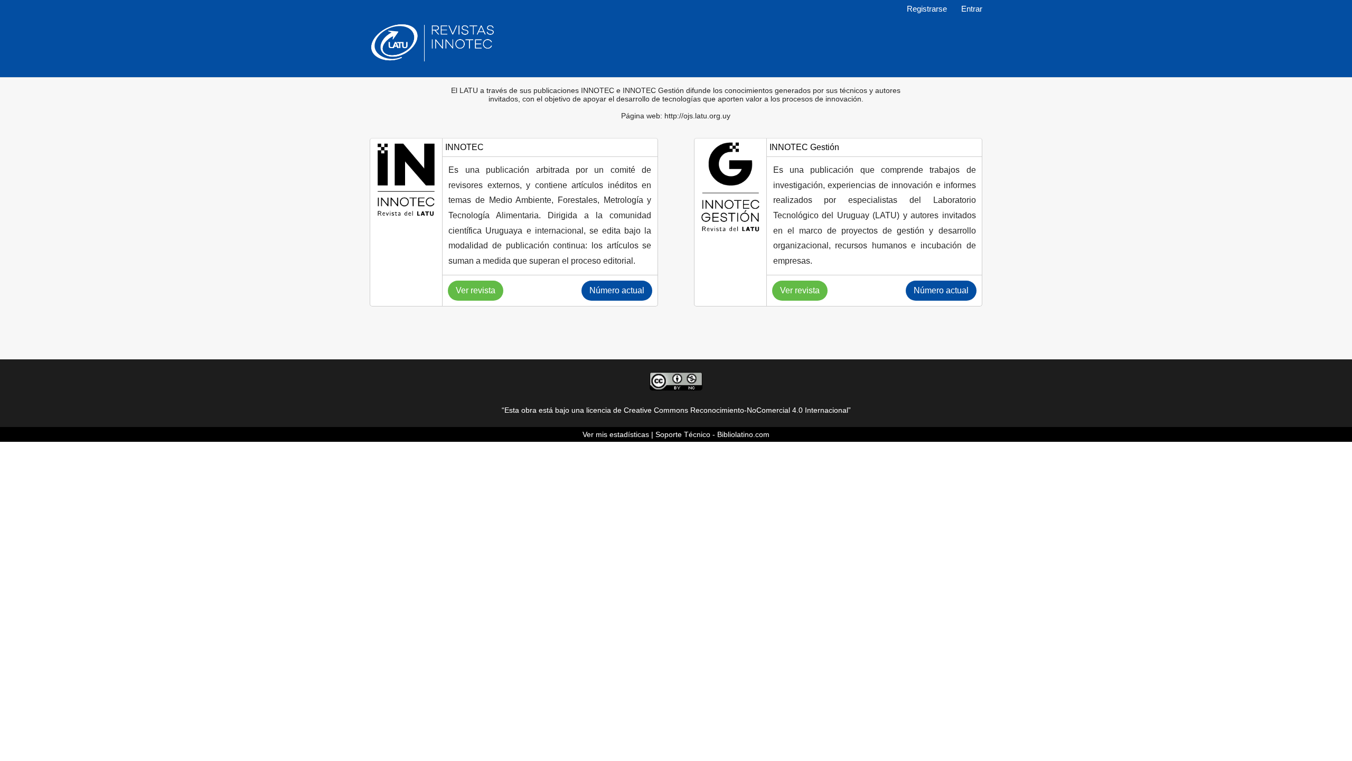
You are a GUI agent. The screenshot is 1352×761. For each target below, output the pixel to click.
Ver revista (475, 290)
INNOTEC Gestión (804, 147)
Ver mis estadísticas (616, 434)
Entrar (971, 9)
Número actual (616, 290)
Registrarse (927, 9)
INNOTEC (464, 147)
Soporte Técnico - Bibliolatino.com (712, 434)
